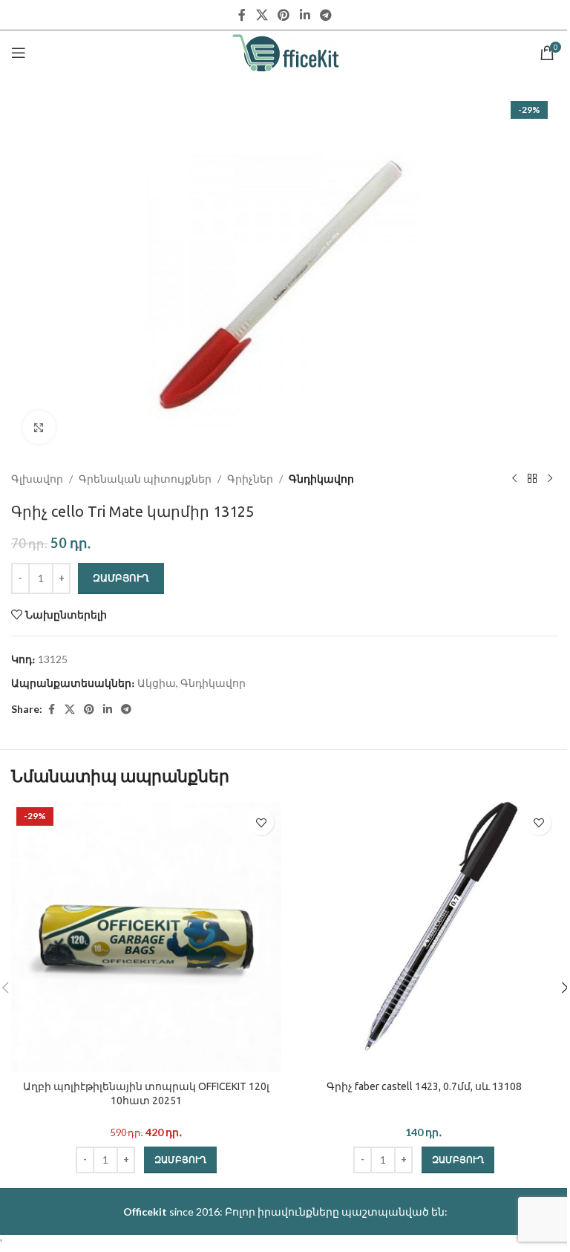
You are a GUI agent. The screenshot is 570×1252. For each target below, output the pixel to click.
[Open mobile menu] (18, 53)
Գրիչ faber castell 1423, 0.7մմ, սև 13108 (424, 1086)
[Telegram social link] (325, 15)
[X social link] (261, 15)
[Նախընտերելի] (261, 822)
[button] (180, 1160)
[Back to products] (532, 479)
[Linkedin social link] (305, 15)
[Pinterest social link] (284, 15)
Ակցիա (156, 682)
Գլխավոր (37, 478)
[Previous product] (514, 479)
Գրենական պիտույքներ (145, 478)
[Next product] (550, 479)
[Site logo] (285, 51)
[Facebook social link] (242, 15)
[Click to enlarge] (39, 427)
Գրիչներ (250, 478)
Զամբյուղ (121, 578)
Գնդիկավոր (321, 478)
